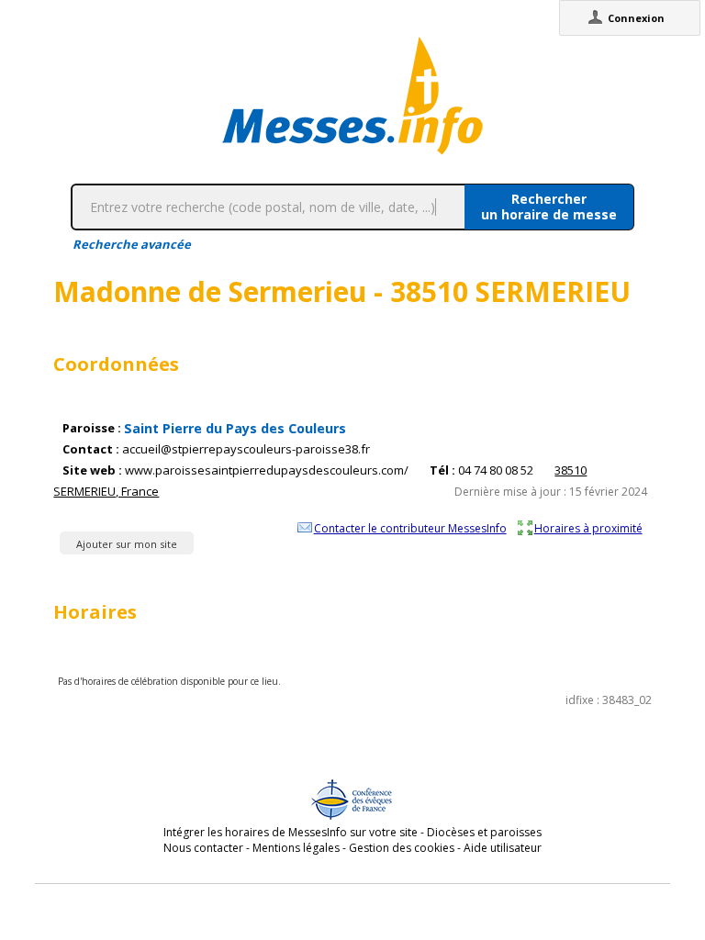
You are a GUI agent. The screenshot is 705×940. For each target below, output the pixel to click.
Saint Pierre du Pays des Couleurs (235, 428)
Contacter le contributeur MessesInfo (410, 527)
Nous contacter (203, 848)
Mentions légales (296, 848)
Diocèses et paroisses (484, 832)
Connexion (636, 18)
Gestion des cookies (401, 848)
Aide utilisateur (503, 848)
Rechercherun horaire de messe (549, 206)
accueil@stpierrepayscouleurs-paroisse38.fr (246, 449)
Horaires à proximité (588, 527)
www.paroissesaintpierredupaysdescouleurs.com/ (266, 470)
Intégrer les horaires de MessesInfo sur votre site (290, 832)
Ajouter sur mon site (126, 544)
